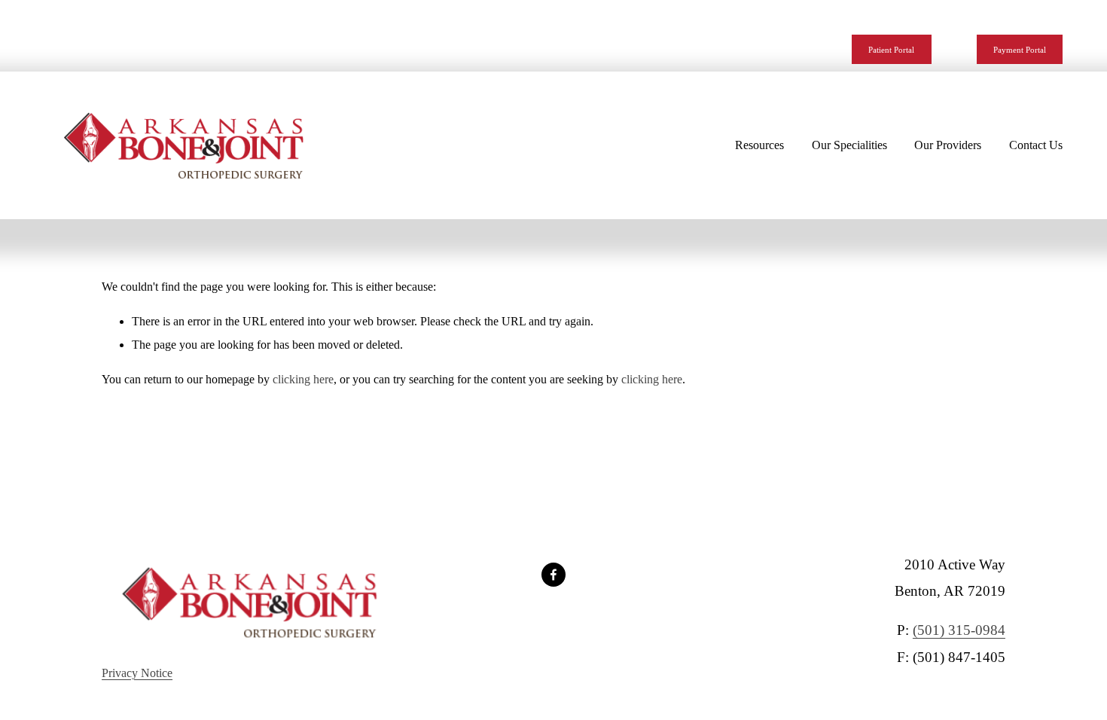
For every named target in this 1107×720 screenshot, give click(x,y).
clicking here (303, 379)
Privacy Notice (137, 673)
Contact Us (1036, 145)
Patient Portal (891, 49)
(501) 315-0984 (959, 630)
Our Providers (947, 145)
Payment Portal (1019, 49)
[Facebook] (553, 575)
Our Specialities (849, 145)
